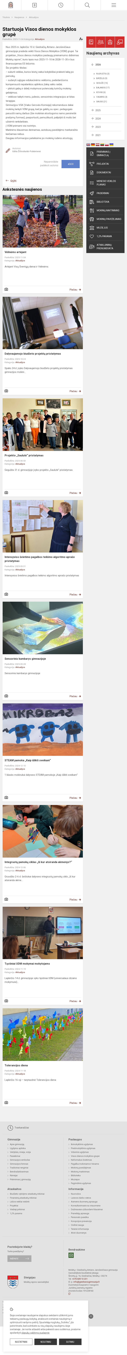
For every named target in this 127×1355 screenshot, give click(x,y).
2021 (98, 135)
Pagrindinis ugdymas (81, 1183)
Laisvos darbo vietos (81, 1198)
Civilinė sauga (77, 1225)
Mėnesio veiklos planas (106, 183)
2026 (98, 64)
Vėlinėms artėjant (15, 252)
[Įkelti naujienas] (34, 5)
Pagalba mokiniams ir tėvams (85, 1164)
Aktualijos (34, 17)
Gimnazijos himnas (19, 1164)
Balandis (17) (103, 87)
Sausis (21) (101, 101)
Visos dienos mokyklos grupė (85, 1156)
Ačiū (70, 164)
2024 (98, 118)
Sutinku (70, 1342)
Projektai (103, 164)
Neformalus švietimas (81, 1160)
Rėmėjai (14, 1175)
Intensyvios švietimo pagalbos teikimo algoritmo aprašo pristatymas (40, 559)
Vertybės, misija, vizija (20, 1152)
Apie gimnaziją (17, 1144)
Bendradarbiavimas (19, 1171)
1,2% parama (104, 236)
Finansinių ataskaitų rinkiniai (23, 1198)
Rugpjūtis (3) (102, 74)
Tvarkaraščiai (21, 1127)
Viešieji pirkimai (17, 1209)
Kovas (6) (101, 92)
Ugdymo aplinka (18, 1148)
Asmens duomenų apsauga (84, 1201)
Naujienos (20, 17)
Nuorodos (76, 1194)
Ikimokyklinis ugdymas (82, 1144)
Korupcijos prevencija (81, 1221)
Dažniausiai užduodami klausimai (87, 1209)
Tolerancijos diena (16, 1065)
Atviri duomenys (78, 1233)
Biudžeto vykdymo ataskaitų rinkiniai (27, 1194)
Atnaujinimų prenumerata (105, 247)
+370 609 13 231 (79, 1279)
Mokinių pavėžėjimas (109, 219)
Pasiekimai (103, 193)
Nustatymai (21, 1342)
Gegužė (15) (102, 83)
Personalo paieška (80, 1217)
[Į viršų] (91, 1316)
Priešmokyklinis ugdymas (83, 1148)
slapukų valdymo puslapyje (35, 1332)
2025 (98, 110)
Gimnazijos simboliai (20, 1160)
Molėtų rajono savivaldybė (36, 1282)
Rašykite (14, 1258)
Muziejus (102, 227)
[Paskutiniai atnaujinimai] (61, 5)
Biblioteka (103, 202)
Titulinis (6, 17)
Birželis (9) (101, 78)
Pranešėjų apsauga (80, 1213)
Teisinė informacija (80, 1229)
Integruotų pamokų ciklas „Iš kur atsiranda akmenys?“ (38, 862)
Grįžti (13, 180)
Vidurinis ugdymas (80, 1152)
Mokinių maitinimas (108, 210)
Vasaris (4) (101, 97)
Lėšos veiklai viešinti (19, 1201)
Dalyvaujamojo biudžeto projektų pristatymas (33, 353)
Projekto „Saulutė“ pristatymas (24, 455)
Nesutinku (46, 1342)
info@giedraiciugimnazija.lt (86, 1282)
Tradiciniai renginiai (19, 1167)
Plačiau (73, 289)
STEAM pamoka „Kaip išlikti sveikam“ (28, 760)
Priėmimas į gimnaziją (103, 153)
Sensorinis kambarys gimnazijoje (25, 658)
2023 (98, 127)
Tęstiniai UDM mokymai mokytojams (27, 963)
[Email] (71, 1255)
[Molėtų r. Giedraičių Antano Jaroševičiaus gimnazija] (10, 4)
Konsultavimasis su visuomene (85, 1205)
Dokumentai (104, 172)
